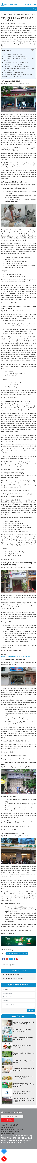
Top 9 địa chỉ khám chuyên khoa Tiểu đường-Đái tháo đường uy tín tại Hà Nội (23, 1100)
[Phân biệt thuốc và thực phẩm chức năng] (7, 1046)
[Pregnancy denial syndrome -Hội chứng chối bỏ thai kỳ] (7, 1023)
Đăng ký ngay (7, 1120)
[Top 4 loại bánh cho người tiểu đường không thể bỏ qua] (7, 1077)
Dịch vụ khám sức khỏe (8, 23)
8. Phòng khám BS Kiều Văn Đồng (13, 72)
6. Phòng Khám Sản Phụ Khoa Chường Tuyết (16, 66)
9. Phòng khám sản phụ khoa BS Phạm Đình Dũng (18, 74)
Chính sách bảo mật (7, 1127)
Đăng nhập (13, 4)
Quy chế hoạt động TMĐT (9, 1125)
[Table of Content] (32, 50)
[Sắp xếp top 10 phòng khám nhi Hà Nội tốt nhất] (7, 1038)
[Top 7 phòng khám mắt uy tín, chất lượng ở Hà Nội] (7, 1092)
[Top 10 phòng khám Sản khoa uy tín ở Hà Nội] (7, 1069)
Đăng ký (6, 4)
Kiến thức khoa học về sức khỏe (13, 978)
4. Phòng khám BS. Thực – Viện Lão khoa (16, 62)
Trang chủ (4, 14)
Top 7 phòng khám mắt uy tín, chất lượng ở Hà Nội (22, 1092)
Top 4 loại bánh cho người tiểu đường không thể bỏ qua (23, 1077)
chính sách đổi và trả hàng (10, 1131)
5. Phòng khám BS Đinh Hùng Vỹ (13, 64)
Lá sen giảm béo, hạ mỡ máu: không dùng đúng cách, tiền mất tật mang (23, 1084)
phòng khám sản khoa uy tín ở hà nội (17, 953)
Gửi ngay (30, 1010)
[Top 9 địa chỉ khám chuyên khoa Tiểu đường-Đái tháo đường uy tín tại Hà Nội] (7, 1100)
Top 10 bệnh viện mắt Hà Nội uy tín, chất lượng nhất (23, 1030)
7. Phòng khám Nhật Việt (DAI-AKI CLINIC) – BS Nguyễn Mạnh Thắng (19, 69)
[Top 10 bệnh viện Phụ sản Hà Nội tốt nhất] (7, 1061)
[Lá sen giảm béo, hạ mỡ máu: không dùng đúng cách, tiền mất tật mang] (7, 1085)
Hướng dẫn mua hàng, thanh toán (12, 1129)
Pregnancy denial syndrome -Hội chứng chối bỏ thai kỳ (23, 1023)
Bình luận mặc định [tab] (9, 965)
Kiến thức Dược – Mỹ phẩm (11, 974)
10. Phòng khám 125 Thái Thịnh (13, 77)
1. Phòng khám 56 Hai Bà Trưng (13, 54)
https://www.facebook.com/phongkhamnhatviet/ (15, 656)
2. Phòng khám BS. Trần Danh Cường (14, 56)
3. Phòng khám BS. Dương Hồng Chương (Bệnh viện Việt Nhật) (19, 59)
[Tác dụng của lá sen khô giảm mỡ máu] (7, 1054)
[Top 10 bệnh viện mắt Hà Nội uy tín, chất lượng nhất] (7, 1030)
